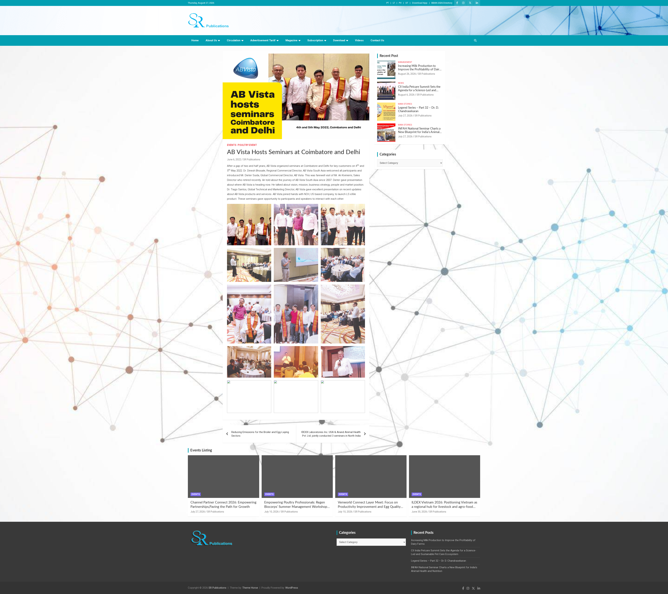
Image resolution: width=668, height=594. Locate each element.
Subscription (315, 40)
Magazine (291, 40)
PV (400, 3)
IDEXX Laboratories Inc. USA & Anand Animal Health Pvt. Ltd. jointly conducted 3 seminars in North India (331, 434)
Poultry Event (247, 145)
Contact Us (377, 40)
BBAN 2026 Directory (441, 3)
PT (387, 3)
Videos (359, 40)
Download (339, 40)
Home (195, 40)
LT (394, 3)
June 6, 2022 (234, 159)
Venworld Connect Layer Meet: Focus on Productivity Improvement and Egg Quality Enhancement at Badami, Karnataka (369, 507)
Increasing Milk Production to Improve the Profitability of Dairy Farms (419, 69)
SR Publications (251, 159)
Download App (419, 3)
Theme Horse (250, 587)
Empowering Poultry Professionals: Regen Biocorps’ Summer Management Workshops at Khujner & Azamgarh (296, 507)
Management (405, 62)
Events (231, 145)
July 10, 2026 (271, 511)
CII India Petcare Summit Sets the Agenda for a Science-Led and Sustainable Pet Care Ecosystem (419, 90)
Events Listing (201, 450)
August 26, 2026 (407, 73)
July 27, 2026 (405, 115)
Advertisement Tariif (263, 40)
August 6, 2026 (406, 94)
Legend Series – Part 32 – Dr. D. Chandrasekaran (438, 560)
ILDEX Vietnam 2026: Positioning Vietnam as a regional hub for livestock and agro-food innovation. (444, 507)
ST (406, 3)
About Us (211, 40)
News (401, 83)
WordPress (291, 587)
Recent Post (389, 56)
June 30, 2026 (419, 511)
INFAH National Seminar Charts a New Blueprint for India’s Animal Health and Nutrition (419, 132)
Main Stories (405, 104)
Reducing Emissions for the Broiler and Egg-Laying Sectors (260, 434)
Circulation (233, 40)
